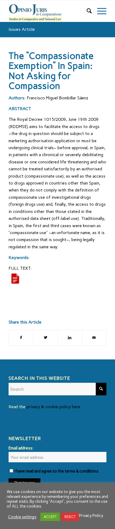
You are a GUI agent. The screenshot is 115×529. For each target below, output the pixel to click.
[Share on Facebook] (21, 337)
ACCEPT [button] (50, 517)
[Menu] (99, 11)
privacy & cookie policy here (53, 406)
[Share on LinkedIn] (70, 337)
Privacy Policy (91, 515)
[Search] (86, 11)
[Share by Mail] (94, 337)
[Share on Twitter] (45, 337)
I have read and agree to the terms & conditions (56, 471)
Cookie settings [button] (22, 517)
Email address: (21, 448)
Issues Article (22, 29)
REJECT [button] (70, 517)
